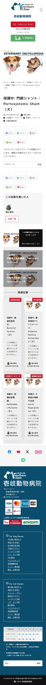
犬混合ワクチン (14, 548)
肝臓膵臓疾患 (11, 121)
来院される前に (14, 542)
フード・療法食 (14, 567)
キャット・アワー (15, 593)
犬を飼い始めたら (15, 539)
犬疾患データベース (14, 118)
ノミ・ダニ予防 (14, 554)
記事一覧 (12, 219)
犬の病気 (11, 557)
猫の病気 (11, 605)
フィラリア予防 (14, 551)
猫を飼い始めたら (15, 587)
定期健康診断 (13, 564)
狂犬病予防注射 (14, 545)
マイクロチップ (14, 561)
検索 (38, 663)
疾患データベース (33, 118)
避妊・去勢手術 (14, 570)
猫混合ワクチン (14, 596)
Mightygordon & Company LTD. (28, 678)
